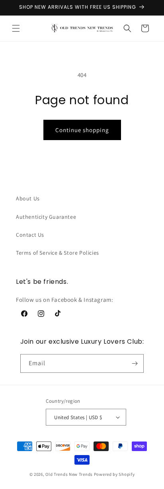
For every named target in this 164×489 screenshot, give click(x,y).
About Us (28, 198)
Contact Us (30, 234)
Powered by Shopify (114, 474)
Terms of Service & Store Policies (57, 252)
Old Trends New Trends (69, 474)
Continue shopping (82, 130)
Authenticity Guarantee (46, 216)
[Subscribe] (134, 363)
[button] (16, 28)
